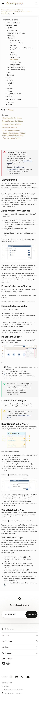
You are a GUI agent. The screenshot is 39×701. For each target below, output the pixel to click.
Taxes (8, 86)
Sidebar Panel (14, 60)
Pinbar (12, 52)
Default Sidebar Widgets (11, 130)
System (9, 96)
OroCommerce (9, 629)
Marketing (10, 83)
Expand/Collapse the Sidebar (12, 121)
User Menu (11, 35)
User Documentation (10, 20)
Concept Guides (11, 25)
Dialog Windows (15, 64)
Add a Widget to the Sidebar (12, 118)
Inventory (10, 88)
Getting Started (12, 30)
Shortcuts (13, 45)
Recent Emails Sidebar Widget (14, 133)
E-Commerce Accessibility (16, 69)
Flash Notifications (15, 62)
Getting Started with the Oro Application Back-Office (15, 12)
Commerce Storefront (13, 99)
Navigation (4, 14)
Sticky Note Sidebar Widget (13, 136)
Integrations (10, 102)
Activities (9, 91)
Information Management (16, 67)
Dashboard (10, 72)
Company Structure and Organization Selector (21, 49)
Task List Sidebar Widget (12, 138)
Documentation (5, 10)
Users (12, 10)
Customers (10, 75)
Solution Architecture (13, 23)
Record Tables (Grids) (16, 43)
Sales (8, 77)
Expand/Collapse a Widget (11, 124)
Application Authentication (16, 33)
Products (10, 80)
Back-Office (18, 10)
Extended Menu (15, 57)
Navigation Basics (15, 40)
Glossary (9, 104)
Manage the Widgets (9, 127)
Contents (5, 115)
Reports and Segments (14, 94)
